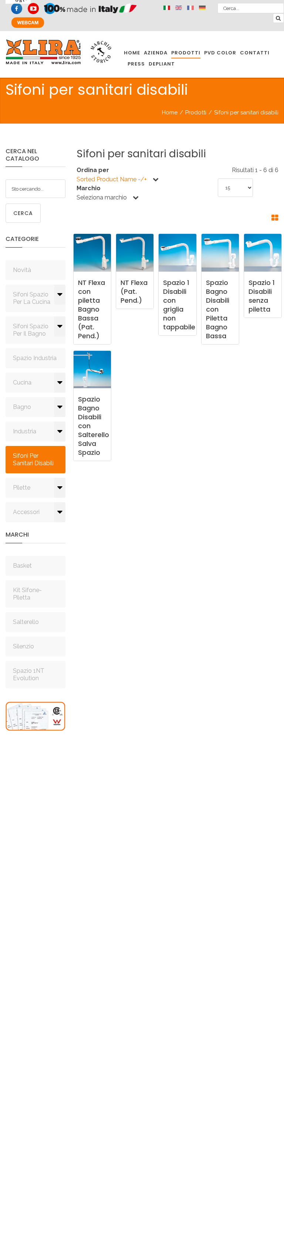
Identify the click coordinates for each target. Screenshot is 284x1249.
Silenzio (23, 646)
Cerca (23, 213)
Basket (22, 565)
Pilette (21, 487)
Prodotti (195, 112)
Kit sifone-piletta (27, 594)
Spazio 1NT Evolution (28, 674)
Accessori (26, 512)
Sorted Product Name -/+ (112, 179)
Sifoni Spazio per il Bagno (30, 330)
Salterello (26, 621)
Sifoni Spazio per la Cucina (31, 298)
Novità (22, 269)
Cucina (22, 382)
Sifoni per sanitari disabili (33, 459)
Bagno (22, 406)
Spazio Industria (35, 358)
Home (170, 112)
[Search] (278, 18)
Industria (24, 431)
